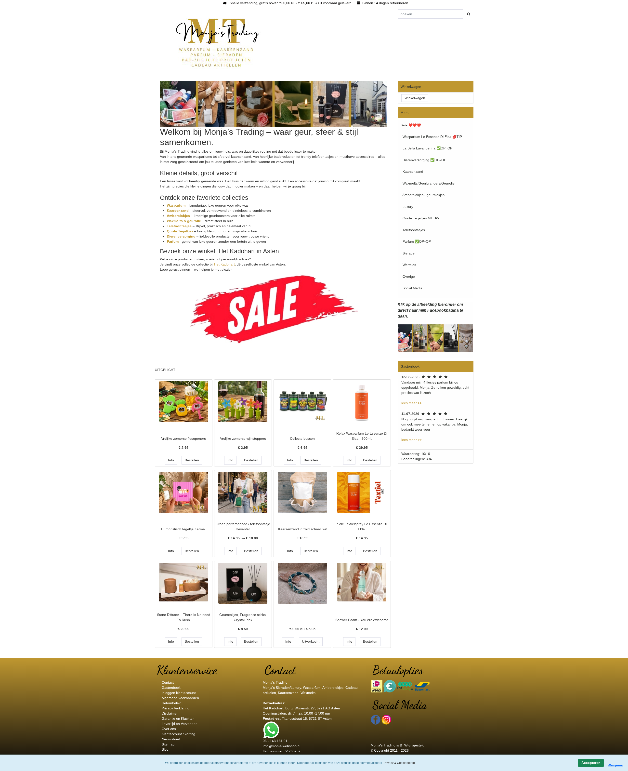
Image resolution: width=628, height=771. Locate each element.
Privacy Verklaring (175, 708)
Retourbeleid (172, 703)
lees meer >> (411, 403)
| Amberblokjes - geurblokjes (423, 195)
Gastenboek (171, 688)
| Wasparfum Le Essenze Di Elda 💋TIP (431, 137)
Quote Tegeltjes (180, 231)
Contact (168, 682)
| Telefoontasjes (413, 230)
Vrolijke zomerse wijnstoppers (243, 438)
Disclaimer (170, 713)
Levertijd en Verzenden (179, 724)
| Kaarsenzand (412, 171)
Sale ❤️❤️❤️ (411, 125)
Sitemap (168, 744)
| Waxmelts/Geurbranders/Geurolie (428, 183)
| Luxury (407, 207)
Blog (165, 749)
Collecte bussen (302, 438)
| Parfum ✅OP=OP (416, 241)
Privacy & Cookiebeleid (399, 763)
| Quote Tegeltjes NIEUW (420, 218)
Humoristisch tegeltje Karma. (183, 529)
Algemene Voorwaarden (180, 698)
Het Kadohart (224, 264)
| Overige (408, 277)
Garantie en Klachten (178, 718)
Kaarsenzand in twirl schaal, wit (302, 529)
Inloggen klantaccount (179, 693)
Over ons (169, 729)
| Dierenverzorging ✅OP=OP (423, 160)
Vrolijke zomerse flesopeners (183, 438)
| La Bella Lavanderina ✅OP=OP (426, 148)
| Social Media (411, 288)
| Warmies (408, 265)
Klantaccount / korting (178, 734)
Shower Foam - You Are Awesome (361, 620)
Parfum (173, 241)
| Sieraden (409, 253)
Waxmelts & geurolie (184, 221)
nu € (243, 538)
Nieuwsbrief (171, 739)
